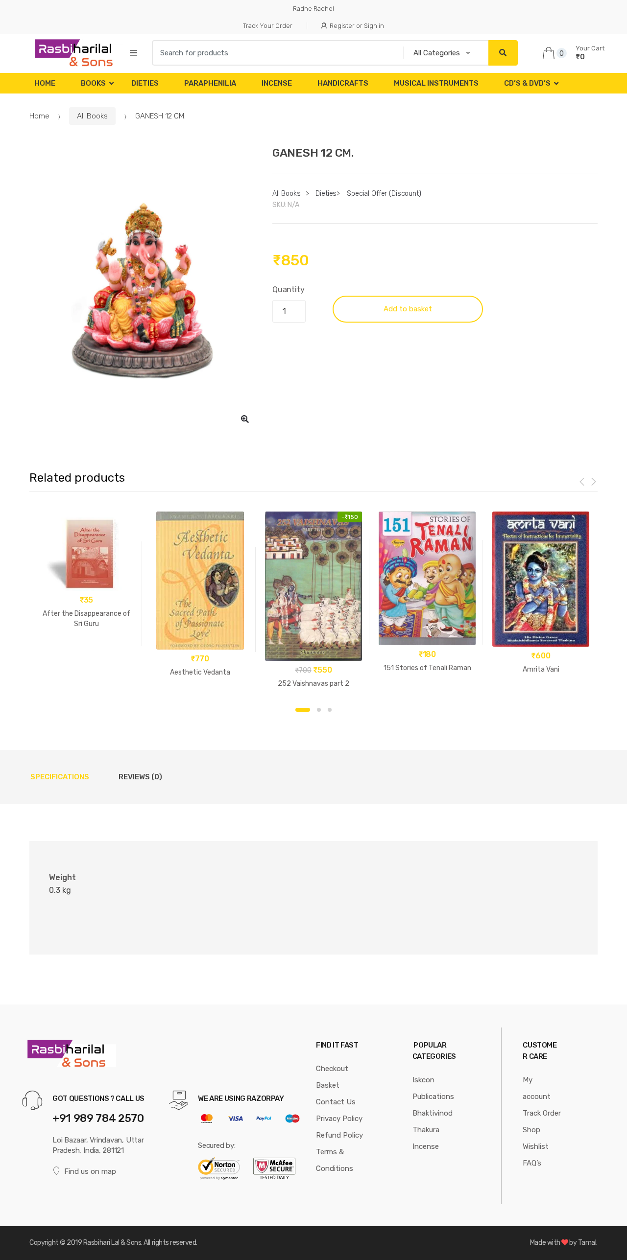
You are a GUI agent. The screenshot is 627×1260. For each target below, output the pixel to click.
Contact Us (336, 1101)
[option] (143, 289)
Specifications (59, 776)
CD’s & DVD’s (527, 83)
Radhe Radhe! (313, 8)
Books (93, 83)
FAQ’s (532, 1163)
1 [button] (302, 710)
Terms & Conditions (334, 1160)
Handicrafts (342, 83)
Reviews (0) (140, 776)
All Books (92, 116)
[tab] (59, 777)
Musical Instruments (436, 83)
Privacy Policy (339, 1118)
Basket (327, 1085)
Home (44, 83)
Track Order (542, 1113)
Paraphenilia (210, 83)
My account (537, 1088)
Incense (277, 83)
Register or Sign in (357, 25)
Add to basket (408, 308)
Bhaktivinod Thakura (432, 1121)
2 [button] (319, 710)
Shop (531, 1129)
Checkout (332, 1068)
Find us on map (90, 1171)
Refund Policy (339, 1135)
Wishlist (536, 1146)
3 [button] (330, 710)
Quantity (288, 289)
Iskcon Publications (433, 1088)
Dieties (145, 83)
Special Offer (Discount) (384, 193)
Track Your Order (267, 25)
